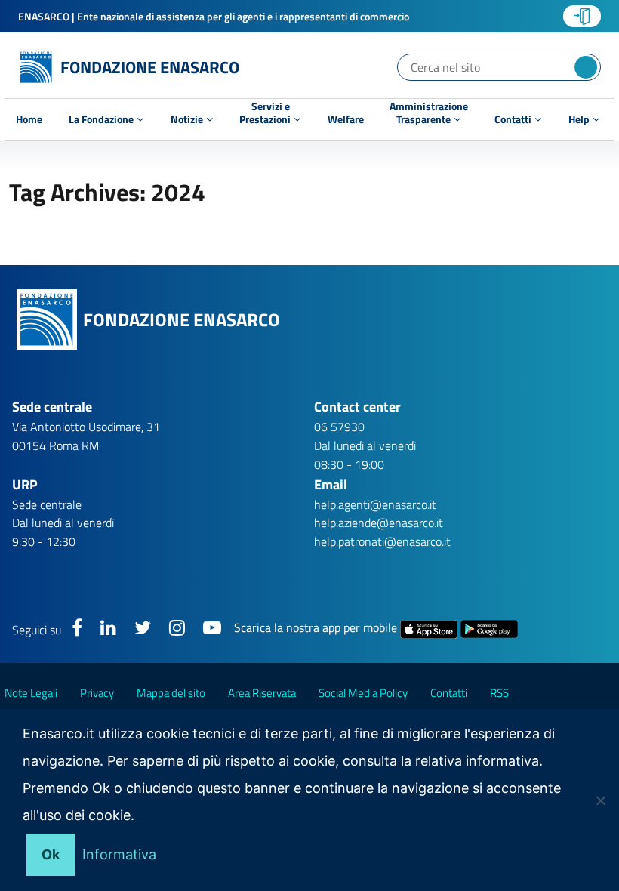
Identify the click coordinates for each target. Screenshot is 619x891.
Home (29, 119)
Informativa (119, 854)
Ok (51, 854)
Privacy (97, 692)
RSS (499, 692)
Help (580, 119)
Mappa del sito (171, 692)
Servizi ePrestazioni (266, 115)
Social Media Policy (363, 692)
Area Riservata (262, 692)
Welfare (346, 119)
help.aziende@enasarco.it (378, 522)
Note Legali (31, 692)
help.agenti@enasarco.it (375, 504)
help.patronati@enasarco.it (382, 541)
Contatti (514, 119)
